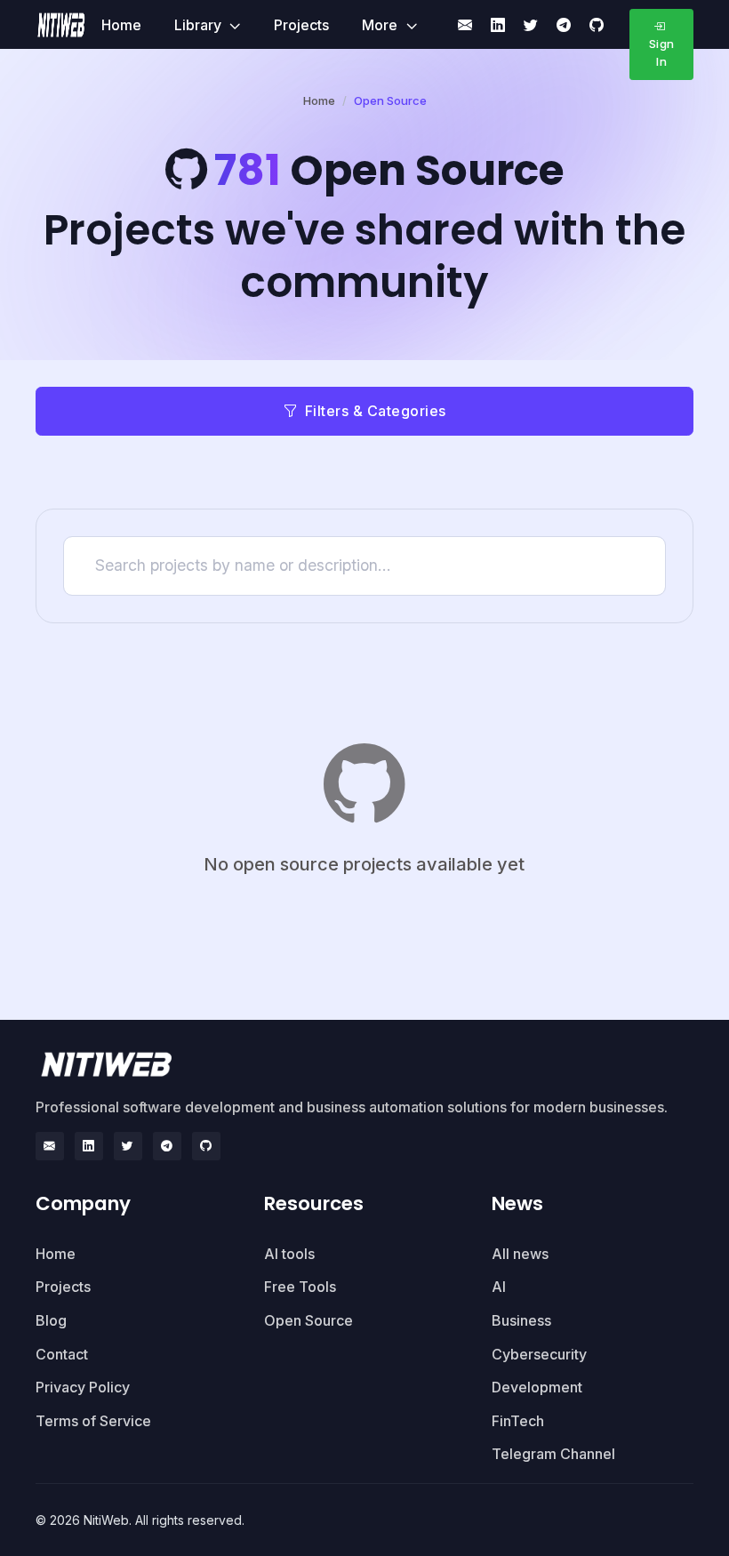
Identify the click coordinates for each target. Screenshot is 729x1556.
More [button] (381, 25)
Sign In (662, 52)
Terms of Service (93, 1421)
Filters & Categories (375, 411)
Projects (301, 25)
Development (537, 1387)
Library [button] (199, 25)
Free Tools (300, 1286)
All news (520, 1254)
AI (499, 1286)
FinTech (518, 1421)
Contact (62, 1354)
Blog (51, 1320)
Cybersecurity (539, 1354)
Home (121, 25)
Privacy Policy (83, 1387)
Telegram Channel (553, 1454)
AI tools (289, 1254)
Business (521, 1320)
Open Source (308, 1320)
